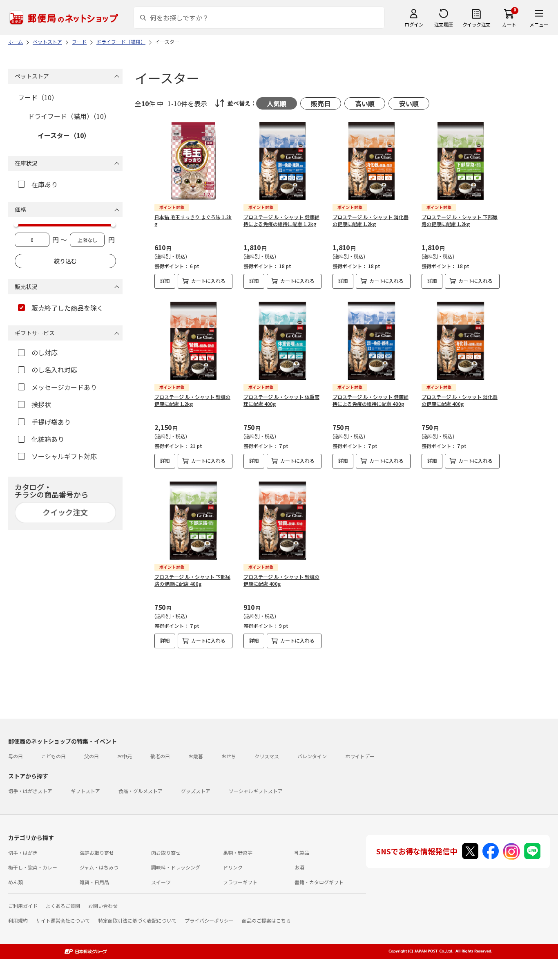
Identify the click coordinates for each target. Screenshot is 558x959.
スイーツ (161, 881)
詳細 (165, 280)
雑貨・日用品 (94, 881)
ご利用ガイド (23, 905)
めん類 (15, 881)
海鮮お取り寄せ (97, 852)
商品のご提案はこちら (266, 920)
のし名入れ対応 (54, 369)
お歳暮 (195, 756)
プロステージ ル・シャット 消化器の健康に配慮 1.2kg (370, 220)
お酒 (299, 867)
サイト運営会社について (63, 920)
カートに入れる (208, 280)
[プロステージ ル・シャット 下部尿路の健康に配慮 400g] (193, 521)
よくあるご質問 (63, 905)
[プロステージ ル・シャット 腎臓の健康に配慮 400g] (282, 521)
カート (509, 24)
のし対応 (44, 352)
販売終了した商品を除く (67, 308)
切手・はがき (23, 852)
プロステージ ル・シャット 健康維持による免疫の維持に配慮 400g (370, 400)
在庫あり (44, 184)
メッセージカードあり (64, 387)
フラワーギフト (240, 881)
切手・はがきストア (30, 790)
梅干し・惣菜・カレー (32, 867)
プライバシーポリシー (209, 920)
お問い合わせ (103, 905)
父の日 (91, 756)
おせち (228, 756)
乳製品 (302, 852)
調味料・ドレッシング (175, 867)
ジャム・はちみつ (99, 867)
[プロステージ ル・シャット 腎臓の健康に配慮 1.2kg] (193, 341)
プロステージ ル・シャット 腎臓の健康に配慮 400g (281, 580)
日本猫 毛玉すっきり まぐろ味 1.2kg (193, 220)
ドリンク (233, 867)
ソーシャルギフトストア (256, 790)
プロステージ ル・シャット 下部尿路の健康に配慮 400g (192, 580)
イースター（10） (64, 135)
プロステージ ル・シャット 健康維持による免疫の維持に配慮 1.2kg (281, 220)
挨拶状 (41, 404)
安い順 (409, 103)
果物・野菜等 (237, 852)
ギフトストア (85, 790)
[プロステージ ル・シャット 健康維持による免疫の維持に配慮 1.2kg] (282, 161)
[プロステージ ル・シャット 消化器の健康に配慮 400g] (461, 341)
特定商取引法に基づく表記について (137, 920)
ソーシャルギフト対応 (64, 456)
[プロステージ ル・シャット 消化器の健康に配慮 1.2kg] (372, 161)
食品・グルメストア (140, 790)
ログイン (413, 24)
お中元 (124, 756)
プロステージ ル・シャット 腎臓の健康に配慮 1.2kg (192, 400)
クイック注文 (476, 24)
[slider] (15, 224)
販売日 (320, 103)
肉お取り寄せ (166, 852)
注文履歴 (443, 24)
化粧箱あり (47, 439)
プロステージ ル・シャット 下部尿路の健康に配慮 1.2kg (460, 220)
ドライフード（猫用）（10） (69, 116)
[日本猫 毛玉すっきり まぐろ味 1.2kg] (193, 161)
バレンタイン (312, 756)
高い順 (365, 103)
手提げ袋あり (51, 422)
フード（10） (38, 97)
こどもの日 (53, 756)
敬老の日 (160, 756)
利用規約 (18, 920)
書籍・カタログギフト (319, 881)
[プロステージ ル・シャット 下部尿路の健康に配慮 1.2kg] (461, 161)
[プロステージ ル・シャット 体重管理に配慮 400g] (282, 341)
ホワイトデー (360, 756)
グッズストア (195, 790)
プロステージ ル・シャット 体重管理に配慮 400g (281, 400)
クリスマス (266, 756)
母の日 (15, 756)
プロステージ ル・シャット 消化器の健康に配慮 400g (460, 400)
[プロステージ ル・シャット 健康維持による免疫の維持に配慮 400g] (372, 341)
